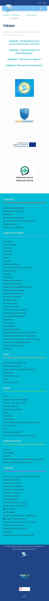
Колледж (6, 274)
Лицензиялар (8, 323)
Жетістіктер (7, 251)
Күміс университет (10, 382)
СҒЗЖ (5, 413)
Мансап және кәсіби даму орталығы (18, 462)
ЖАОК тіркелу (9, 512)
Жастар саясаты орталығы (14, 525)
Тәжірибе (7, 456)
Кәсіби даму (8, 372)
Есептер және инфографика (15, 310)
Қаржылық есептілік (11, 264)
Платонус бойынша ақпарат (14, 502)
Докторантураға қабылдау (13, 218)
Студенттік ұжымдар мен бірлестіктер (18, 535)
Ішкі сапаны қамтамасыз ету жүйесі (17, 267)
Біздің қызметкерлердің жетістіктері (17, 287)
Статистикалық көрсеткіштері (15, 399)
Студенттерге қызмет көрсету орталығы (19, 522)
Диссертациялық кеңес (12, 409)
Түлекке (6, 449)
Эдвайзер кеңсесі (10, 499)
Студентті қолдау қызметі (15, 519)
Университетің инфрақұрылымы (16, 342)
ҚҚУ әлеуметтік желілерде (14, 290)
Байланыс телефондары (13, 227)
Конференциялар (10, 406)
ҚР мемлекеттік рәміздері (13, 316)
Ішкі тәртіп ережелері (12, 297)
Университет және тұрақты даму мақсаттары (21, 339)
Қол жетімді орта (10, 326)
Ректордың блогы (10, 300)
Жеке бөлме (9, 509)
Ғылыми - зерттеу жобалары (15, 403)
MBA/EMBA (7, 214)
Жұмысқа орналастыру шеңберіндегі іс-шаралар (23, 459)
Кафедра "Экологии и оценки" (25, 59)
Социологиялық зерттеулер (14, 313)
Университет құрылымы (13, 293)
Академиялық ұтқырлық (12, 486)
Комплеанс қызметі (11, 306)
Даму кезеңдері (9, 245)
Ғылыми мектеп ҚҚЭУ (12, 432)
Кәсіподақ (7, 349)
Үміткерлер (7, 416)
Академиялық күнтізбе (12, 483)
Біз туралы (7, 241)
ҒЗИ (4, 429)
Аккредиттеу (8, 319)
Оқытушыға (7, 254)
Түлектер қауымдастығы (13, 345)
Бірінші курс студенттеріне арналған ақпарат (21, 476)
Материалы (31, 15)
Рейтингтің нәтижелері (12, 493)
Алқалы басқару (9, 271)
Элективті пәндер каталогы (14, 489)
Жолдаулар (8, 277)
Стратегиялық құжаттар (12, 280)
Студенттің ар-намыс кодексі (15, 506)
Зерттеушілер (8, 419)
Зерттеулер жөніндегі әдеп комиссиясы (19, 435)
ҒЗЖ (5, 396)
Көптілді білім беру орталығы (15, 528)
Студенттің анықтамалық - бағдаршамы (19, 515)
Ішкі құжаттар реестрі (11, 329)
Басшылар (7, 248)
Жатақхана (7, 532)
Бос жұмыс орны (10, 303)
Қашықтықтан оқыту (11, 376)
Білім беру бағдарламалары (14, 363)
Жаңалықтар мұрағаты (12, 284)
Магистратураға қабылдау (14, 211)
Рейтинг (6, 258)
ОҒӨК (5, 379)
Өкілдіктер (7, 261)
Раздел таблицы (11, 15)
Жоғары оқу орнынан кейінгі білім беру (19, 369)
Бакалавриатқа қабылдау (13, 208)
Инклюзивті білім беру (12, 366)
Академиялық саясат (11, 480)
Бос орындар (8, 453)
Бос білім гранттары (11, 496)
